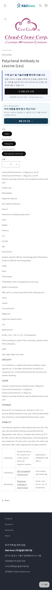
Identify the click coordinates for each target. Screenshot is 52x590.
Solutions (9, 524)
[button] (5, 5)
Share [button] (7, 500)
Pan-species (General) (14, 154)
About (7, 536)
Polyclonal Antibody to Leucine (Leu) (22, 484)
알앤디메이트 (28, 588)
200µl (7, 134)
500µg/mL (9, 144)
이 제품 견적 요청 (26, 91)
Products (8, 518)
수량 (3, 159)
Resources (9, 530)
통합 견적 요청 (26, 121)
